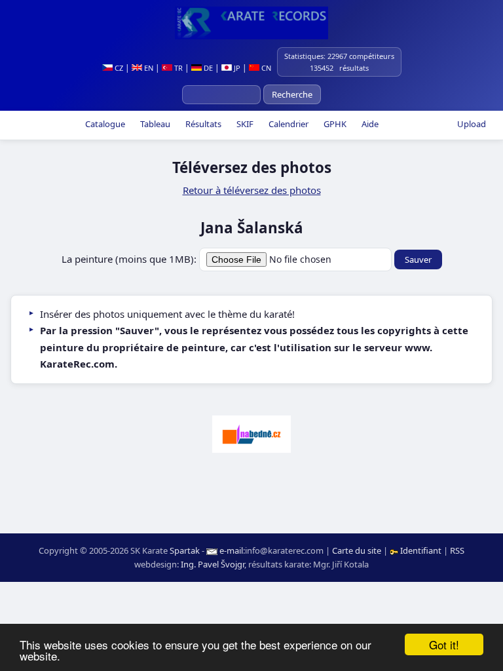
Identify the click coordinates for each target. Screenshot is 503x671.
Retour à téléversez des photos (252, 190)
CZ (118, 68)
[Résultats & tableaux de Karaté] (251, 23)
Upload (471, 124)
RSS (457, 550)
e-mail (231, 550)
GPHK (334, 124)
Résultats (202, 124)
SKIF (243, 124)
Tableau (154, 124)
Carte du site (356, 550)
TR (177, 68)
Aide (369, 124)
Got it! (444, 644)
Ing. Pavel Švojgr (212, 564)
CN (265, 68)
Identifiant (420, 550)
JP (236, 68)
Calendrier (287, 124)
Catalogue (104, 124)
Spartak (185, 550)
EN (147, 68)
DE (207, 68)
